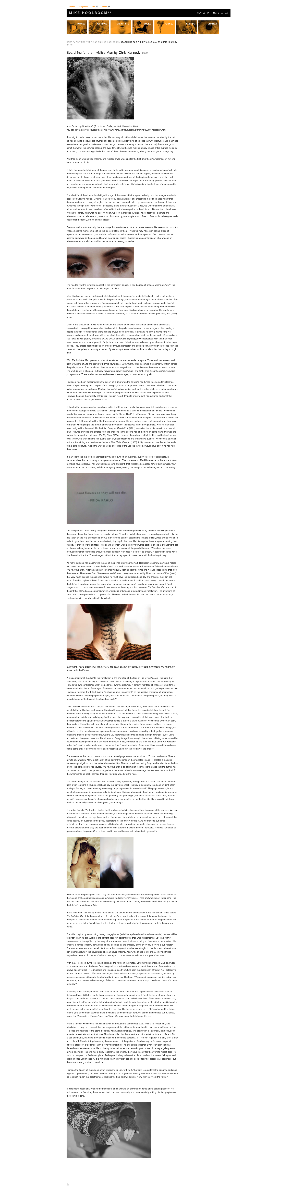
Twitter (104, 6)
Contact (72, 6)
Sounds (190, 23)
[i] (100, 342)
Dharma (212, 23)
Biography (83, 6)
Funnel (169, 23)
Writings (102, 23)
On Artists (123, 23)
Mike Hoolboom (90, 12)
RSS (93, 6)
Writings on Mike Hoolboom (103, 42)
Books (147, 23)
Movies (81, 23)
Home (69, 42)
